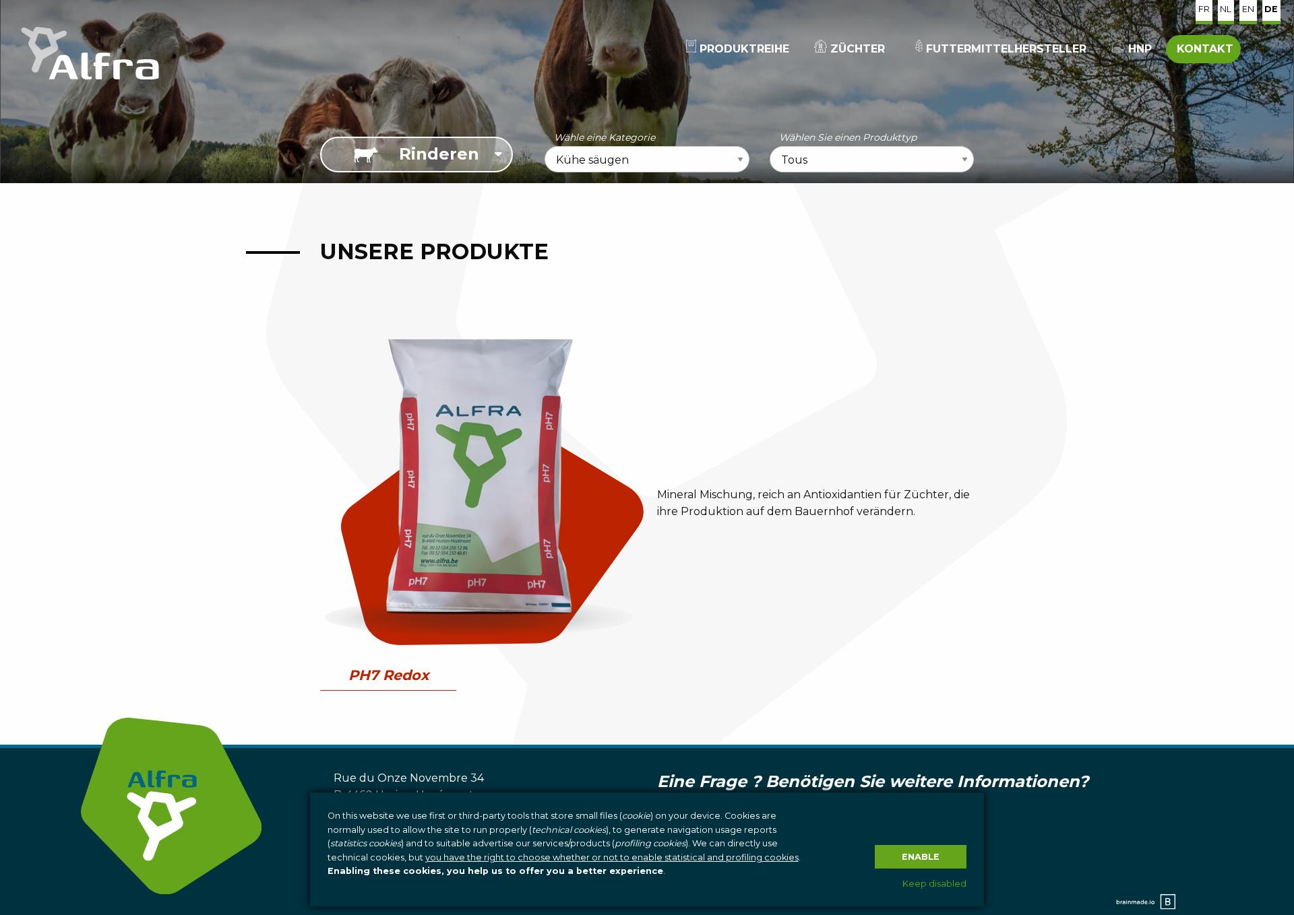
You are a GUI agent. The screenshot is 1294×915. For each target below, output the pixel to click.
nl (1225, 9)
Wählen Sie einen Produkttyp (848, 137)
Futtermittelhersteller (1004, 48)
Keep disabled (934, 884)
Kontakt (1203, 48)
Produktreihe (742, 48)
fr (1204, 9)
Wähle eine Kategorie (604, 137)
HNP (1138, 48)
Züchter (856, 48)
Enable (920, 857)
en (1248, 9)
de (1271, 9)
